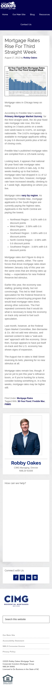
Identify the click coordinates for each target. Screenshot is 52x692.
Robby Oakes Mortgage (26, 6)
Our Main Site (9, 635)
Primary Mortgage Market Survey (23, 116)
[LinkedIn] (28, 577)
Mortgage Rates (25, 398)
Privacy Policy (9, 652)
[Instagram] (22, 577)
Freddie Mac (38, 401)
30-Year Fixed (24, 401)
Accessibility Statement (13, 641)
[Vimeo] (35, 577)
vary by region (29, 195)
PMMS (8, 404)
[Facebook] (16, 577)
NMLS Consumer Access (14, 646)
